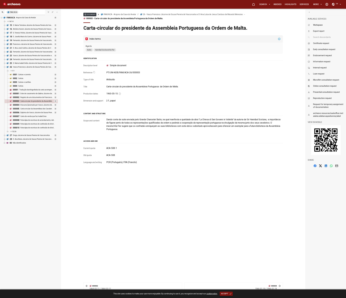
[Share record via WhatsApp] (331, 166)
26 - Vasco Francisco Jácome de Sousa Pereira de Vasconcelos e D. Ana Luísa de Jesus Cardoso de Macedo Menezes (193, 14)
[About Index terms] (279, 39)
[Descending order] (53, 12)
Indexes (278, 4)
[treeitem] (34, 101)
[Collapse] (57, 12)
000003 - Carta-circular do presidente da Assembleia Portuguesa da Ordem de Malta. (124, 18)
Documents (89, 14)
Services (304, 4)
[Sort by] (48, 12)
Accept (224, 294)
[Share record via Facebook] (315, 166)
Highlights (290, 4)
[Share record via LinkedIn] (326, 166)
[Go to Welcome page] (253, 4)
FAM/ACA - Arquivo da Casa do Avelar (120, 14)
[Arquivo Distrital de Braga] (12, 4)
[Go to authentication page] (327, 4)
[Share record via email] (336, 166)
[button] (264, 4)
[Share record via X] (320, 166)
